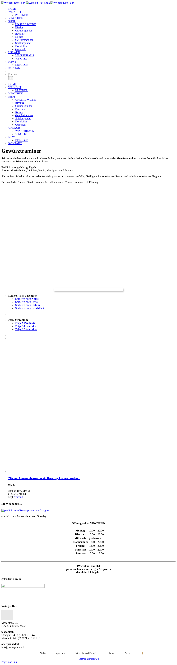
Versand (18, 497)
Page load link (9, 662)
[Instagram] (7, 615)
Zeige (25, 323)
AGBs (42, 653)
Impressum (60, 653)
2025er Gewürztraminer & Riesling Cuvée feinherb (44, 478)
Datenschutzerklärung (85, 653)
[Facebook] (3, 615)
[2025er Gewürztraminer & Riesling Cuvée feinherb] (51, 471)
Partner (128, 653)
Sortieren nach (27, 298)
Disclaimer (110, 653)
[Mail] (11, 615)
